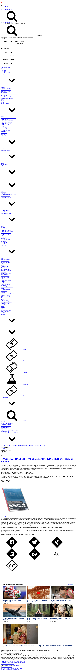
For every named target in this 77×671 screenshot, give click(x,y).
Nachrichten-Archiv (9, 664)
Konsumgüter (4, 291)
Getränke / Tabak (5, 277)
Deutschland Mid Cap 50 (7, 122)
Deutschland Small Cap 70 (7, 120)
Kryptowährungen (5, 397)
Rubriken (3, 87)
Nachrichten (3, 70)
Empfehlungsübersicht (6, 96)
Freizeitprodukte (4, 274)
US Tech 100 (4, 127)
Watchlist (25, 420)
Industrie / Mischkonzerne (7, 287)
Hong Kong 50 (4, 135)
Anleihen (25, 360)
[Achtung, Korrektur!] (15, 515)
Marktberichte (4, 95)
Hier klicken (3, 535)
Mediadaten (16, 665)
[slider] (3, 454)
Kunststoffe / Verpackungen (7, 293)
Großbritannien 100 (5, 130)
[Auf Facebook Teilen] (12, 547)
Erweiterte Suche (6, 67)
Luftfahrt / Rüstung (5, 296)
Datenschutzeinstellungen (6, 665)
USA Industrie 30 (5, 124)
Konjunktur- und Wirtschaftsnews (9, 94)
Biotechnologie (4, 263)
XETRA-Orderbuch (5, 210)
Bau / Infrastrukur (5, 261)
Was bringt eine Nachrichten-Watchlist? (10, 430)
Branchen (3, 148)
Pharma (2, 306)
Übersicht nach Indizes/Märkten (8, 118)
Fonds (24, 349)
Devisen (25, 395)
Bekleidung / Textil (5, 262)
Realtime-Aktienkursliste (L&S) (8, 194)
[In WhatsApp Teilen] (34, 559)
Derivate (25, 372)
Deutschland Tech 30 (6, 123)
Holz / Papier (4, 282)
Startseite (3, 68)
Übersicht (3, 211)
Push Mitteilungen (5, 447)
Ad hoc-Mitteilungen (6, 6)
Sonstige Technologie (6, 310)
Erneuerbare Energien (6, 270)
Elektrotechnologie (5, 269)
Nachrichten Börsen (5, 662)
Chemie (2, 265)
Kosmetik (3, 292)
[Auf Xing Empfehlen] (57, 547)
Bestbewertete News (5, 91)
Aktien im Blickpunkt (6, 88)
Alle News (3, 74)
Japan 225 (3, 134)
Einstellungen (4, 428)
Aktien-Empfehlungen (15, 662)
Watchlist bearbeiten (5, 427)
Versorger (3, 314)
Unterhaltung (4, 312)
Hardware (3, 281)
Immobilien (3, 285)
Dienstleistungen (4, 266)
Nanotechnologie (5, 300)
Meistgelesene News (5, 92)
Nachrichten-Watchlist (6, 424)
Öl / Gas (3, 304)
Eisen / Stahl (4, 267)
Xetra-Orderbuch (12, 661)
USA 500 (3, 126)
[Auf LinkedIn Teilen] (12, 559)
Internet (2, 288)
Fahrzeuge (3, 272)
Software (3, 308)
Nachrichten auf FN (5, 72)
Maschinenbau (4, 297)
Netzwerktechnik (5, 303)
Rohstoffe (3, 307)
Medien (2, 163)
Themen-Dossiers (5, 103)
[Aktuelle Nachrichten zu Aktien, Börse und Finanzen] (6, 9)
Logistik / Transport (5, 295)
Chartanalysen (4, 99)
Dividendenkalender (5, 196)
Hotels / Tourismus (5, 284)
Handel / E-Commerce (6, 280)
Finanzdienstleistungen (6, 273)
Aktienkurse (3, 192)
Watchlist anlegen (5, 431)
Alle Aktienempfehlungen (7, 98)
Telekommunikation (5, 311)
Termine (3, 102)
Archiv (2, 166)
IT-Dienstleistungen (5, 289)
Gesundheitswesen (5, 276)
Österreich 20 (4, 133)
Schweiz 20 (3, 131)
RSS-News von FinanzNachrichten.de (10, 669)
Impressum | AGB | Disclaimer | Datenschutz (11, 668)
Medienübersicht (4, 164)
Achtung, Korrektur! (5, 516)
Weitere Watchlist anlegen (7, 423)
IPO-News (3, 101)
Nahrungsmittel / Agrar (6, 302)
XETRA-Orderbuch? (6, 213)
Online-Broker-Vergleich (6, 197)
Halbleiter (3, 278)
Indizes (2, 116)
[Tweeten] (34, 547)
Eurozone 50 (4, 129)
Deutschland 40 (4, 119)
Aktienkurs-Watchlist (6, 426)
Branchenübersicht (5, 150)
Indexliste (3, 227)
